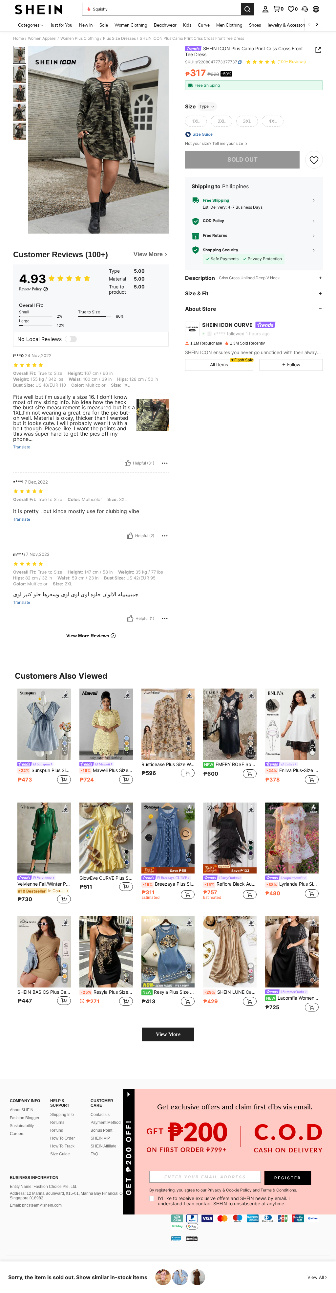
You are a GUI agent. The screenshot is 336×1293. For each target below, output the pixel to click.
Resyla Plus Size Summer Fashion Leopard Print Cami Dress (107, 992)
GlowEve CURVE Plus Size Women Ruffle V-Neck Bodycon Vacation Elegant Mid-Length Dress (106, 878)
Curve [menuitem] (204, 25)
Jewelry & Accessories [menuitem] (288, 25)
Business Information (34, 1177)
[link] (278, 9)
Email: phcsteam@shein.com (36, 1205)
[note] (168, 870)
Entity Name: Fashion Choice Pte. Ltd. (43, 1186)
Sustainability (22, 1125)
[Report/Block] (165, 463)
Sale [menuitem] (103, 25)
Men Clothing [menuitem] (229, 25)
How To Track (62, 1146)
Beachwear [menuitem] (165, 25)
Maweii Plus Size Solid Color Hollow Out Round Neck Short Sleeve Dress (107, 770)
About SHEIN (21, 1110)
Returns (57, 1122)
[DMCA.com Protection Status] (192, 1238)
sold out (242, 159)
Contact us (100, 1114)
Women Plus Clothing (79, 38)
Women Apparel (42, 38)
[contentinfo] (252, 1222)
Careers (17, 1133)
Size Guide (60, 1154)
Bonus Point (101, 1130)
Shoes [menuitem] (255, 25)
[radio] (196, 121)
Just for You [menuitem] (62, 25)
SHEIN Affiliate (103, 1146)
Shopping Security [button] (220, 250)
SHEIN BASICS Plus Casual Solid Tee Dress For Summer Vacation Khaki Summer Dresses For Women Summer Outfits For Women (44, 992)
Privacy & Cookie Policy (229, 1190)
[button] (305, 9)
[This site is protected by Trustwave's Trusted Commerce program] (176, 1238)
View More (168, 1034)
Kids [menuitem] (187, 25)
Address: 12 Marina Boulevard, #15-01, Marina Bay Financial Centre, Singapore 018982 (71, 1195)
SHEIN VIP (100, 1138)
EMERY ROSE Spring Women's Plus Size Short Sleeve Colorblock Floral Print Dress (230, 764)
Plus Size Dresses (119, 38)
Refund (56, 1130)
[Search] (247, 9)
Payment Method (106, 1122)
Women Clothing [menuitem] (131, 25)
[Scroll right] (317, 24)
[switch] (71, 339)
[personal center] (265, 9)
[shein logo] (38, 9)
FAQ (94, 1154)
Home (18, 38)
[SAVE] (314, 160)
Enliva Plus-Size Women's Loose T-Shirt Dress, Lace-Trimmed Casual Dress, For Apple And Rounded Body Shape (292, 770)
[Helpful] (128, 463)
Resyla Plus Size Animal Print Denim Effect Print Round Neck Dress (168, 992)
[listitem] (44, 740)
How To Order (62, 1138)
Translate (21, 447)
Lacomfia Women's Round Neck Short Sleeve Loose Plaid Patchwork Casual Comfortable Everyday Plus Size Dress (292, 998)
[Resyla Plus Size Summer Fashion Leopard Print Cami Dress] (106, 951)
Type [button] (204, 106)
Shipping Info (62, 1114)
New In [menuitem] (86, 25)
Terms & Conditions (278, 1190)
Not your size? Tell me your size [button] (214, 143)
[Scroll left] (309, 24)
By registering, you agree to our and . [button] (223, 1190)
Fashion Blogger (24, 1118)
